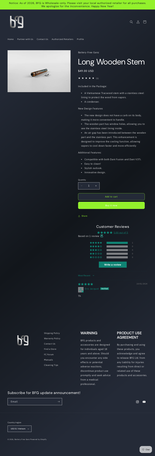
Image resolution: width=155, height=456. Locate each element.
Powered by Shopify (38, 439)
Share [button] (84, 216)
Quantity (82, 180)
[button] (131, 22)
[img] (85, 284)
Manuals (48, 360)
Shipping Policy (52, 333)
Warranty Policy (52, 338)
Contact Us (49, 344)
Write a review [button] (112, 264)
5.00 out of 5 (121, 232)
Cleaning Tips (51, 365)
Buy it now (111, 205)
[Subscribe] (58, 401)
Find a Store (50, 349)
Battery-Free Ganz (22, 439)
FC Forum (49, 354)
